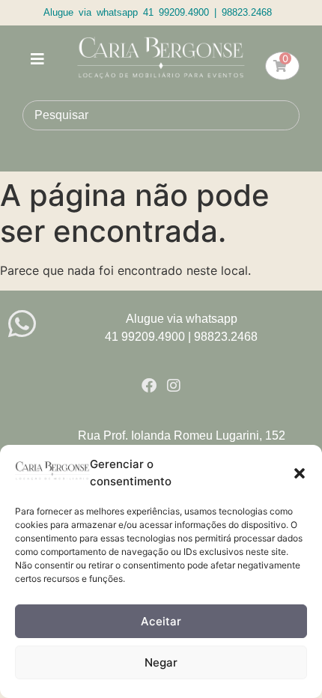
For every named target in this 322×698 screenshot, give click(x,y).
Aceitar (161, 621)
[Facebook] (149, 385)
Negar (161, 662)
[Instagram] (173, 385)
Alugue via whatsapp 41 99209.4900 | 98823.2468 (157, 12)
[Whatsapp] (22, 324)
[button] (299, 473)
